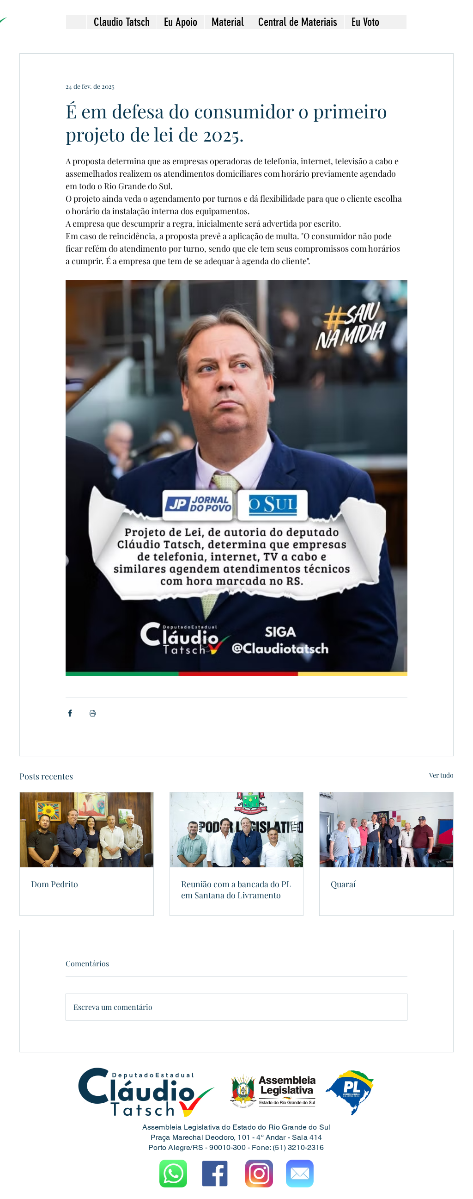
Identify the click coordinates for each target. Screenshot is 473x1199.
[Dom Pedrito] (86, 829)
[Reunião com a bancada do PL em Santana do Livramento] (236, 829)
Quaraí (343, 884)
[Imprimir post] (92, 713)
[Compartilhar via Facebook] (70, 713)
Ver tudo (441, 775)
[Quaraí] (386, 829)
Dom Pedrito (54, 884)
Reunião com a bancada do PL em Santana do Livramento (236, 889)
